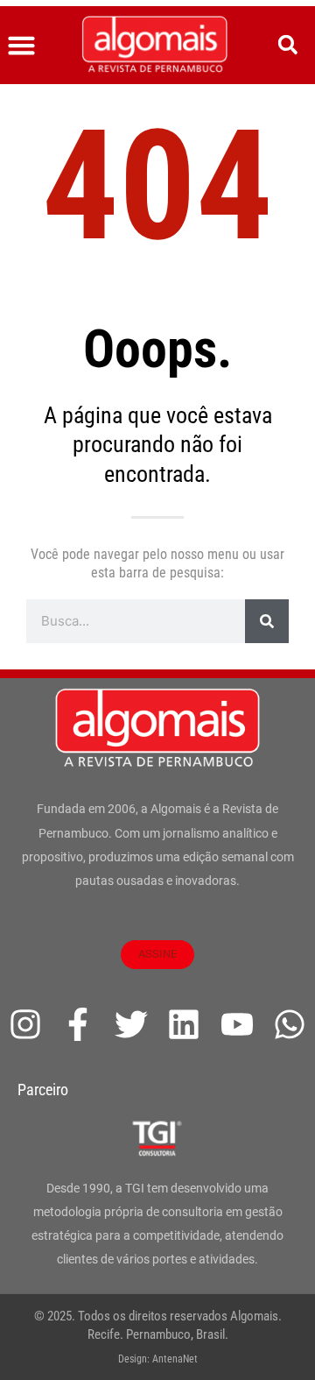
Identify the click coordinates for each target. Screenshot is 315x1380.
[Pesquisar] (267, 621)
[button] (22, 45)
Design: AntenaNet (158, 1359)
